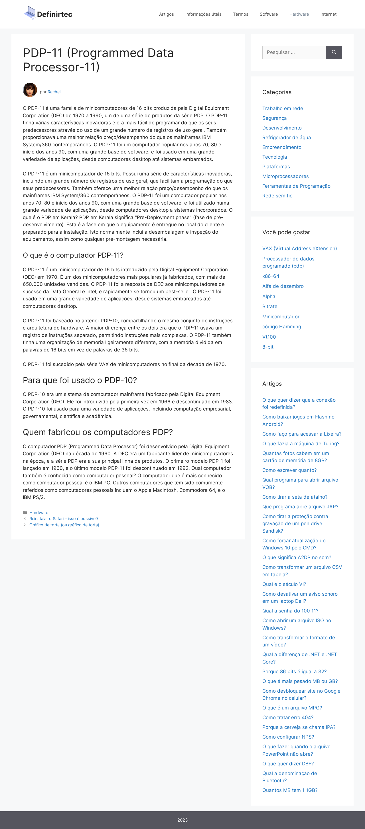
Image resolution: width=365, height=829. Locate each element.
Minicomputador (280, 317)
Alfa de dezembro (283, 286)
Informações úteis (203, 14)
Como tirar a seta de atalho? (295, 497)
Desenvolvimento (282, 128)
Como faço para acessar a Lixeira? (302, 434)
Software (269, 14)
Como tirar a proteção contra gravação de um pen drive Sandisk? (295, 523)
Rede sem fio (277, 196)
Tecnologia (274, 157)
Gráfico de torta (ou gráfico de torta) (64, 524)
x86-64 (270, 276)
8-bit (267, 347)
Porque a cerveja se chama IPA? (299, 727)
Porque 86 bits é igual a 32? (294, 671)
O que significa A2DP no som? (296, 557)
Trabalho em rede (282, 108)
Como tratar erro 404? (288, 717)
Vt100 (269, 337)
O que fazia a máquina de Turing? (301, 443)
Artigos (166, 14)
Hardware (299, 14)
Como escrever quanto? (289, 470)
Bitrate (269, 306)
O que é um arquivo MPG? (292, 708)
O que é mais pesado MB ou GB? (300, 681)
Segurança (274, 118)
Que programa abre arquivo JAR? (300, 506)
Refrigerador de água (286, 137)
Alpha (268, 296)
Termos (240, 14)
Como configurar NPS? (288, 737)
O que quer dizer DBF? (288, 764)
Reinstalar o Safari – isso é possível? (63, 518)
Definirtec (54, 14)
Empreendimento (281, 147)
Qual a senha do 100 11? (290, 611)
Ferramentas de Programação (296, 186)
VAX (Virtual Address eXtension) (299, 248)
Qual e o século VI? (284, 584)
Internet (328, 14)
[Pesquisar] (334, 52)
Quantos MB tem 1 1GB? (290, 790)
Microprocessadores (285, 176)
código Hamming (281, 326)
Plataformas (276, 166)
